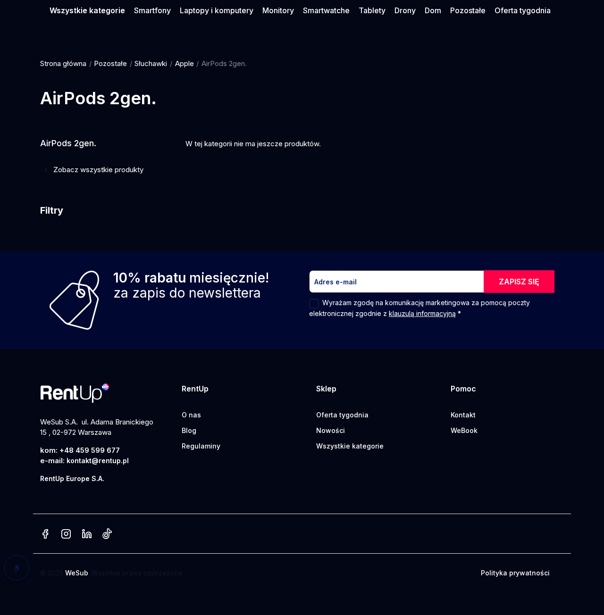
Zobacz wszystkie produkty (97, 169)
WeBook (464, 430)
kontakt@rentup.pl (98, 461)
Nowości (330, 430)
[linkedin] (87, 534)
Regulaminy (201, 446)
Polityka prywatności (515, 573)
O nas (191, 415)
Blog (189, 430)
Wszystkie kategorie (350, 446)
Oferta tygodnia (342, 415)
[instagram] (66, 534)
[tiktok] (106, 534)
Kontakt (463, 415)
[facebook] (45, 534)
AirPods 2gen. (68, 143)
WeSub (76, 573)
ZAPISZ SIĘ (519, 281)
